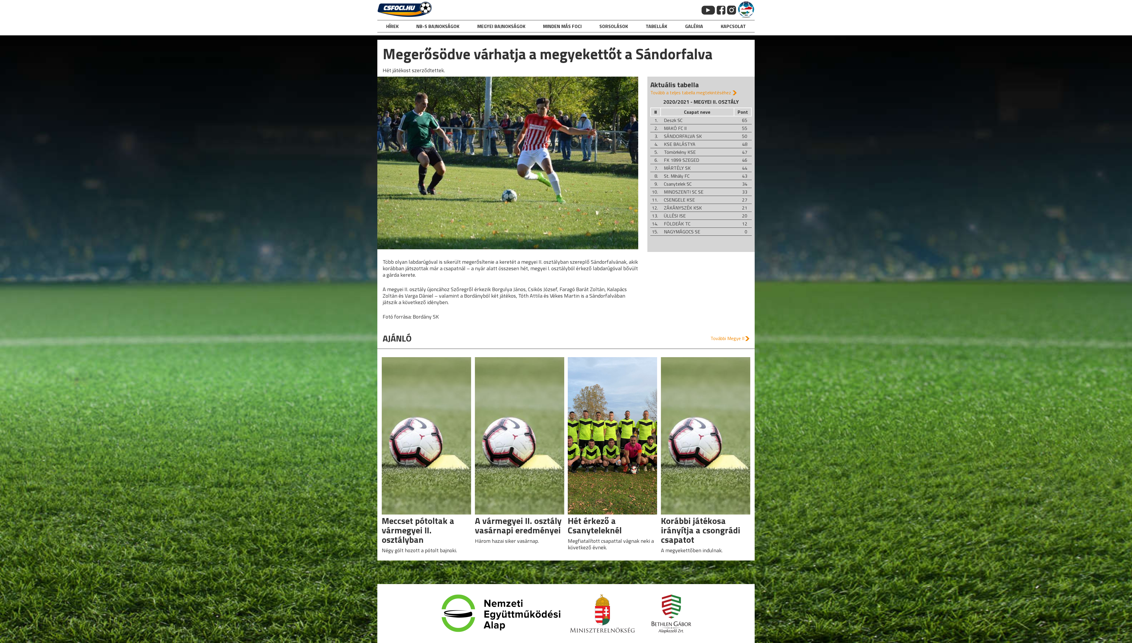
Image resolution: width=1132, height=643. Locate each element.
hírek (392, 26)
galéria (694, 26)
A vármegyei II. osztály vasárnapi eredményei (518, 525)
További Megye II (727, 338)
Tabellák (656, 26)
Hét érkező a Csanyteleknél (595, 525)
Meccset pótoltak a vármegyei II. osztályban (418, 530)
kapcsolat (733, 26)
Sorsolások (613, 26)
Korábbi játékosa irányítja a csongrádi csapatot (700, 530)
